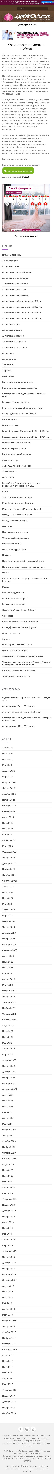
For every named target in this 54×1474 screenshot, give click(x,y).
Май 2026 (7, 764)
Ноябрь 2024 (8, 869)
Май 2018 (7, 1303)
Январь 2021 (8, 1135)
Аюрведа (6, 370)
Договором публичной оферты (21, 1466)
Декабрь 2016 (9, 1401)
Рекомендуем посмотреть (15, 598)
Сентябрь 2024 (9, 880)
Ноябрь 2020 (8, 1146)
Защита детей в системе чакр (16, 465)
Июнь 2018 (7, 1297)
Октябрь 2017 (9, 1343)
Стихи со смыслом (11, 633)
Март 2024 (7, 915)
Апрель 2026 (8, 770)
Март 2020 (7, 1193)
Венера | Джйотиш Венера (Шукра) (19, 413)
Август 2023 (8, 955)
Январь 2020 (8, 1204)
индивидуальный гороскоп (17, 1438)
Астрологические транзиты (15, 295)
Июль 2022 (7, 1031)
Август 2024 (8, 886)
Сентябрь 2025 (9, 811)
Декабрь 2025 (9, 793)
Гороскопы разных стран (14, 448)
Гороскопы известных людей (16, 442)
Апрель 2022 (8, 1048)
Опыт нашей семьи (11, 543)
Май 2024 (7, 903)
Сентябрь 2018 (9, 1279)
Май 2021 (7, 1112)
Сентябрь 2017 (9, 1349)
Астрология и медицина (14, 341)
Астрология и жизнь (12, 329)
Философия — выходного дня (17, 644)
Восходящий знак (11, 419)
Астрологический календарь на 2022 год (22, 306)
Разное (5, 586)
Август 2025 (8, 816)
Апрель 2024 (8, 909)
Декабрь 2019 (9, 1210)
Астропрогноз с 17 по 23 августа (18, 726)
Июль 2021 (7, 1100)
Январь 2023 (8, 996)
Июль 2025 (7, 822)
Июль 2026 (7, 753)
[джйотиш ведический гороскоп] (27, 18)
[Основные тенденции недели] (26, 207)
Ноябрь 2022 (8, 1007)
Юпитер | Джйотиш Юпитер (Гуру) (19, 670)
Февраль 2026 (9, 782)
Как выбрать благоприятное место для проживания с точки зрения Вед (21, 484)
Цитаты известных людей (14, 650)
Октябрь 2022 (9, 1013)
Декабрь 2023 (9, 932)
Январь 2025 (8, 857)
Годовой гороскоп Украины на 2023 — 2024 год (25, 436)
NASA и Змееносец (11, 254)
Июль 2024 (7, 892)
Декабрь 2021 (9, 1071)
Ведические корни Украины (15, 401)
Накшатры (7, 526)
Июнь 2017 (7, 1366)
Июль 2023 (7, 961)
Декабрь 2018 (9, 1262)
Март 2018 (7, 1314)
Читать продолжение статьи (18, 170)
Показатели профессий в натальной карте (23, 560)
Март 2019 (7, 1245)
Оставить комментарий (26, 236)
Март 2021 (7, 1123)
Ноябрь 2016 (8, 1407)
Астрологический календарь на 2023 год (22, 312)
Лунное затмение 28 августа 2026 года (21, 711)
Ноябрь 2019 (8, 1216)
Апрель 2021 (8, 1117)
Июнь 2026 (7, 759)
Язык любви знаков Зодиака (16, 676)
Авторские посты (10, 266)
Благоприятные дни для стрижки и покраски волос (24, 395)
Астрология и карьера (13, 335)
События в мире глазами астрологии (20, 621)
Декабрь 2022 (9, 1002)
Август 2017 (8, 1355)
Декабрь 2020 (9, 1141)
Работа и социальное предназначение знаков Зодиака (24, 579)
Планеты (6, 555)
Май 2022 (7, 1042)
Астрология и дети (11, 324)
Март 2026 (7, 776)
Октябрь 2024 (9, 874)
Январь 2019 (8, 1256)
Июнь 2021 (7, 1106)
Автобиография (10, 260)
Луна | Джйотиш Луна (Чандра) (17, 497)
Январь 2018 (8, 1326)
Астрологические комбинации (17, 271)
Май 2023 (7, 973)
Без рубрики (8, 376)
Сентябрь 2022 (9, 1019)
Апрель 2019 (8, 1239)
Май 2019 (7, 1233)
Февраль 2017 (9, 1389)
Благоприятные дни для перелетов (19, 387)
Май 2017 (7, 1372)
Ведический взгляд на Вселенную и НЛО (22, 407)
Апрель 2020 (8, 1187)
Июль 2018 (7, 1291)
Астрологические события (15, 283)
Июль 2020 (7, 1169)
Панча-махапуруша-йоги (14, 549)
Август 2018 (8, 1285)
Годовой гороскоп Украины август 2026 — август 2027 (26, 699)
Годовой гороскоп (11, 425)
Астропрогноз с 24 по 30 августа (18, 706)
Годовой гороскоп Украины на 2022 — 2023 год (25, 430)
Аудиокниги (8, 364)
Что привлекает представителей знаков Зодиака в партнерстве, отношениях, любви (26, 663)
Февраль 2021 (9, 1129)
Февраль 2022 (9, 1060)
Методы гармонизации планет (17, 514)
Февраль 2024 (9, 921)
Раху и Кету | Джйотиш (13, 592)
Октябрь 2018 (9, 1274)
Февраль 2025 (9, 851)
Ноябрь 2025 (8, 799)
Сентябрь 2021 (9, 1088)
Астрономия (8, 353)
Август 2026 (8, 747)
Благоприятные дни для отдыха (18, 381)
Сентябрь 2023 (9, 950)
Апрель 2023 (8, 979)
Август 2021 (8, 1094)
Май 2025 (7, 834)
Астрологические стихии (14, 289)
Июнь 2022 (7, 1036)
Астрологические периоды (15, 277)
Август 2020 (8, 1164)
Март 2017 (7, 1384)
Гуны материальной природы (16, 454)
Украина (6, 638)
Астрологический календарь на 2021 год (22, 300)
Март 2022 (7, 1054)
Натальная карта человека (15, 531)
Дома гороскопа (10, 459)
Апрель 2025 (8, 840)
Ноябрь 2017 (8, 1337)
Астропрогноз (27, 25)
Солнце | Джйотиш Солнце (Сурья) (19, 627)
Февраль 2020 (9, 1198)
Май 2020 (7, 1181)
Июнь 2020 (7, 1175)
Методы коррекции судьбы (15, 520)
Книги (5, 491)
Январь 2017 (8, 1395)
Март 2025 (7, 845)
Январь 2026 (8, 788)
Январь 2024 (8, 926)
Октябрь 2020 (9, 1152)
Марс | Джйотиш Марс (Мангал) (17, 503)
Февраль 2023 (9, 990)
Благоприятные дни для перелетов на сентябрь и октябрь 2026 (26, 719)
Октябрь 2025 (9, 805)
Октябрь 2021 (9, 1083)
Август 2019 (8, 1222)
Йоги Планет (8, 477)
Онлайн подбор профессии (15, 537)
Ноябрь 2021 (8, 1077)
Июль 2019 (7, 1227)
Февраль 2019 (9, 1251)
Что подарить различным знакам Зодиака (22, 656)
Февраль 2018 (9, 1320)
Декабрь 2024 (9, 863)
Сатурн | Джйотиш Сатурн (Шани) (18, 609)
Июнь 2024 (7, 898)
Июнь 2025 (7, 828)
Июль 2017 (7, 1360)
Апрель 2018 (8, 1308)
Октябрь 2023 (9, 944)
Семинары (7, 615)
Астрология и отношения (14, 347)
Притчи (5, 572)
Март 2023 (7, 984)
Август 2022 (8, 1025)
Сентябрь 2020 (9, 1158)
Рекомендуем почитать (13, 604)
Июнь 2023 (7, 967)
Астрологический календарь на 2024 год (22, 318)
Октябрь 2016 (9, 1413)
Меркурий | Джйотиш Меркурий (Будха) (21, 508)
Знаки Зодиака (9, 471)
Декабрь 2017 (9, 1332)
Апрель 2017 (8, 1378)
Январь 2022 (8, 1065)
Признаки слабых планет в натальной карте (23, 566)
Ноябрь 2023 (8, 938)
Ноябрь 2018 (8, 1268)
